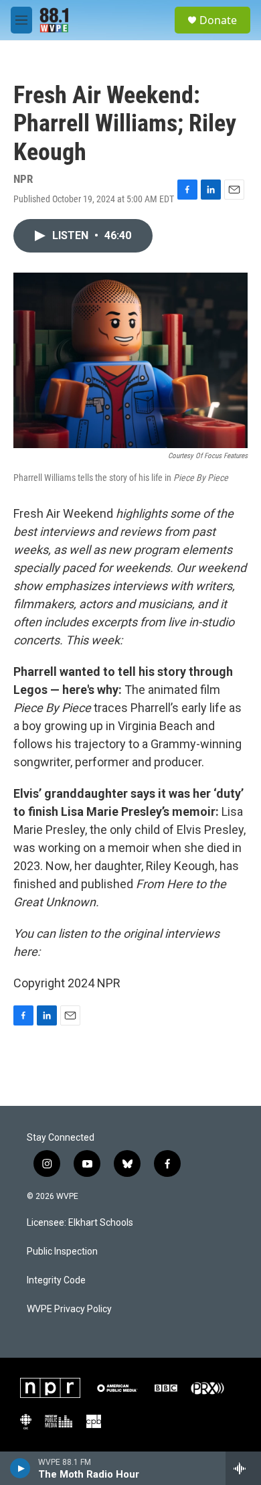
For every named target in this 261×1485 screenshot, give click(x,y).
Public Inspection (62, 1252)
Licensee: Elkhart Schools (80, 1223)
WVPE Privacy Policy (69, 1309)
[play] (20, 1468)
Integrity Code (56, 1280)
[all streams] (243, 1468)
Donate (218, 20)
